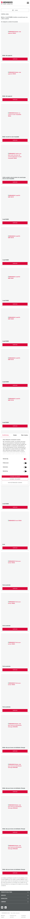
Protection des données (13, 916)
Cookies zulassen (15, 476)
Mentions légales (3, 916)
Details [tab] (15, 435)
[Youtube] (2, 907)
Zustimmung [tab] (5, 435)
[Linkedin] (6, 907)
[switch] (25, 463)
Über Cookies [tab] (24, 435)
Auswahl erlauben (15, 479)
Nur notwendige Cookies (15, 482)
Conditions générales (23, 916)
